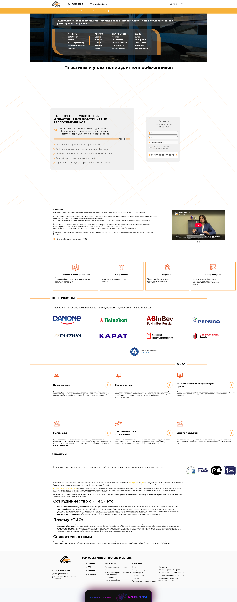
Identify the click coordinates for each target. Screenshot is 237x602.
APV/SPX (99, 34)
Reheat (71, 49)
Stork (97, 49)
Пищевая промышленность (116, 567)
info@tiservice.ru (61, 574)
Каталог (59, 11)
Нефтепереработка (112, 580)
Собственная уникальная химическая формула (168, 579)
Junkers (98, 40)
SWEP (142, 482)
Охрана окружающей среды (169, 570)
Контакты (97, 11)
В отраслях (71, 11)
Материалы (162, 567)
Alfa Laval (72, 34)
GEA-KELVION (119, 34)
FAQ (107, 11)
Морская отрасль (111, 577)
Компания (85, 11)
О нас (134, 567)
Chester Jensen (119, 43)
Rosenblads (117, 40)
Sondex (138, 34)
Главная (91, 563)
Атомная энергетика (113, 570)
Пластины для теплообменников (171, 572)
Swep (137, 37)
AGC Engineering (76, 43)
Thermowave (141, 49)
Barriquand (140, 40)
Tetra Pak (139, 45)
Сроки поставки (138, 575)
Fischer (115, 37)
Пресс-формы (137, 573)
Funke (98, 43)
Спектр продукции (139, 570)
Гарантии (135, 578)
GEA (137, 482)
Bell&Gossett (118, 49)
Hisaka (71, 40)
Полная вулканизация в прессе (144, 581)
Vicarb (98, 37)
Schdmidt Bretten (76, 45)
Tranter (98, 45)
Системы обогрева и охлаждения (171, 575)
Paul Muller (140, 43)
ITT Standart (118, 45)
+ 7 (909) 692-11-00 (62, 570)
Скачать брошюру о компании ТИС (72, 239)
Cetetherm (73, 37)
